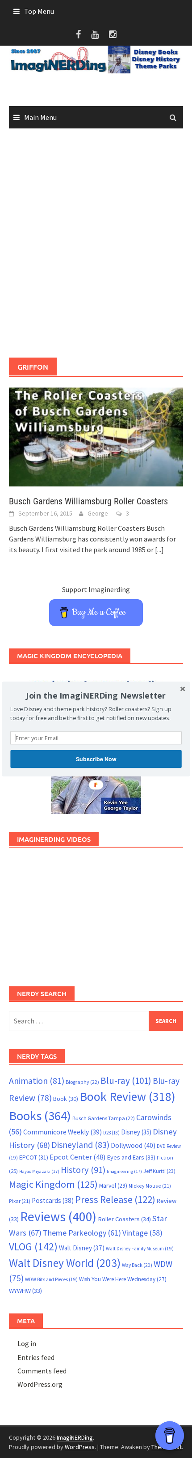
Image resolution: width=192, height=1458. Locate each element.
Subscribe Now (96, 759)
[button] (96, 696)
